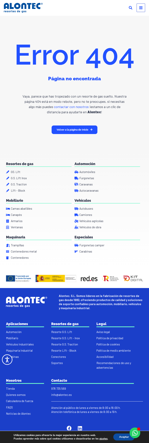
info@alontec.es (61, 394)
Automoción (84, 164)
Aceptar (124, 437)
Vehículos (82, 200)
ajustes (103, 438)
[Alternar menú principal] (141, 7)
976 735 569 (58, 388)
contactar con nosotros (71, 107)
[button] (131, 8)
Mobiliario (14, 200)
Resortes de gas (19, 164)
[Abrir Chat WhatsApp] (135, 432)
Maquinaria (15, 237)
